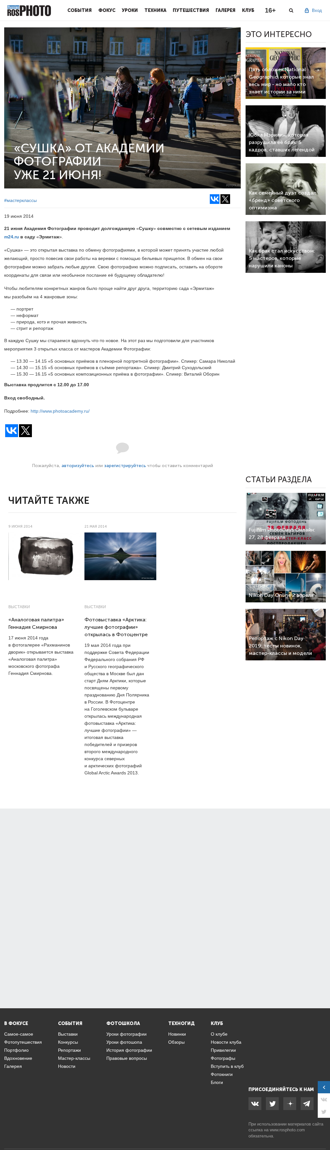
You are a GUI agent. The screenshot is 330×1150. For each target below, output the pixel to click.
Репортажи (69, 1050)
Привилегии (223, 1050)
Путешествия (191, 10)
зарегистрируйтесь (125, 465)
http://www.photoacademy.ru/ (60, 411)
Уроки (130, 10)
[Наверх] (321, 1128)
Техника (155, 10)
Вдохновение (18, 1058)
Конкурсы (68, 1042)
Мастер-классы (74, 1058)
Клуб (248, 10)
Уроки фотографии (126, 1034)
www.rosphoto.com (287, 1129)
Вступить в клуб (227, 1066)
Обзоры (176, 1042)
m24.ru (11, 236)
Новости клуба (226, 1042)
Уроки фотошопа (124, 1042)
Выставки (19, 607)
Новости (66, 1066)
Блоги (217, 1082)
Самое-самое (18, 1034)
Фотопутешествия (23, 1042)
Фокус (106, 10)
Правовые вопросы (126, 1058)
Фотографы (223, 1058)
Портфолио (16, 1050)
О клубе (219, 1034)
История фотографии (129, 1050)
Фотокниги (222, 1074)
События (79, 10)
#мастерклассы (20, 200)
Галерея (226, 10)
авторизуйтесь (78, 465)
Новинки (177, 1034)
